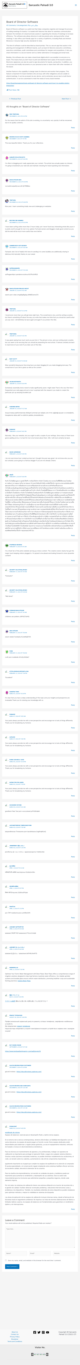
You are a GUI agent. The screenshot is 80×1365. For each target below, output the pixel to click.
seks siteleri (13, 630)
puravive (12, 714)
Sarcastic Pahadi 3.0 (41, 5)
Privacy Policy (15, 1337)
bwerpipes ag (13, 967)
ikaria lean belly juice (16, 759)
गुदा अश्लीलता (12, 866)
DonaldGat (13, 1126)
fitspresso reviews (15, 544)
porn (11, 651)
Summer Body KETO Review (18, 245)
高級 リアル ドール (14, 995)
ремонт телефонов (23, 1026)
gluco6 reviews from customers (20, 1065)
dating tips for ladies (16, 782)
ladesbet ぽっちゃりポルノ (17, 947)
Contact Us (15, 1334)
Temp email (13, 334)
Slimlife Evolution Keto (17, 157)
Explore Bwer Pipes (24, 981)
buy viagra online (15, 1045)
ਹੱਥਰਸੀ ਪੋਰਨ (12, 906)
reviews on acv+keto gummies (19, 137)
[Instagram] (43, 1332)
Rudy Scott (13, 359)
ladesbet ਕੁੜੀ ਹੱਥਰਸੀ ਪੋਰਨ (16, 927)
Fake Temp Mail (14, 114)
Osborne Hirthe (14, 406)
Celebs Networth (15, 381)
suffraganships (14, 268)
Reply (73, 127)
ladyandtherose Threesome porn (20, 825)
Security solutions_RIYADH (18, 570)
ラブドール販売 (10, 1001)
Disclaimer (14, 1339)
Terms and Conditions (15, 1341)
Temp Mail (12, 200)
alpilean (12, 737)
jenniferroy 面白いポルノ (17, 845)
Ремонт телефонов (15, 1015)
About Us (15, 1332)
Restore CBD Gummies (16, 220)
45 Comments (11, 25)
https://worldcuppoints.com (18, 671)
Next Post (66, 99)
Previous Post (15, 99)
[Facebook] (34, 1332)
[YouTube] (47, 1332)
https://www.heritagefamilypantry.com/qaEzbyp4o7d (23, 1051)
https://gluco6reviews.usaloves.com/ (29, 1071)
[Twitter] (39, 1332)
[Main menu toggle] (76, 5)
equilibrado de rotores (12, 1132)
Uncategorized (22, 25)
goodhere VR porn (15, 805)
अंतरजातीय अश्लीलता (13, 886)
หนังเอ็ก (11, 475)
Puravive (12, 429)
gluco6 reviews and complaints (20, 1085)
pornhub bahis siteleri (16, 610)
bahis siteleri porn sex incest (19, 288)
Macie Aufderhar (15, 452)
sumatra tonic (14, 691)
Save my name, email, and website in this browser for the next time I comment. (34, 1260)
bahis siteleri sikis (15, 180)
